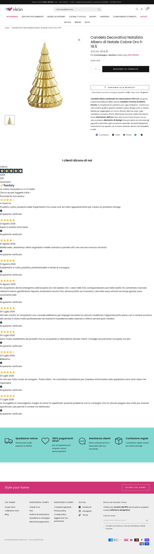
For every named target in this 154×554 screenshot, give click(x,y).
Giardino (104, 16)
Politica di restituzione (39, 514)
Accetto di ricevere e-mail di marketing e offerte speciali (125, 527)
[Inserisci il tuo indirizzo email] (146, 520)
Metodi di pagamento (39, 521)
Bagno (92, 16)
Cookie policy (60, 514)
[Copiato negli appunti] (142, 135)
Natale (67, 22)
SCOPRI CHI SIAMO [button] (135, 487)
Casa (7, 28)
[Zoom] (79, 40)
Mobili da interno (56, 16)
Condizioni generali (62, 507)
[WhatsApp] (136, 135)
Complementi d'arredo (125, 16)
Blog (87, 22)
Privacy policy (60, 510)
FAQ (31, 510)
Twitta (117, 135)
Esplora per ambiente (33, 16)
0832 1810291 (48, 2)
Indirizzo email (109, 516)
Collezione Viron (12, 510)
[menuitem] (12, 17)
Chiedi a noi (34, 507)
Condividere (104, 135)
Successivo (18, 196)
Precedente (6, 196)
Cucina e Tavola (77, 16)
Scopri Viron (10, 507)
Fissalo (129, 135)
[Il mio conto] (141, 9)
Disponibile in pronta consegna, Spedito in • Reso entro (120, 92)
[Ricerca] (137, 9)
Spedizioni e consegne (39, 518)
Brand (78, 22)
